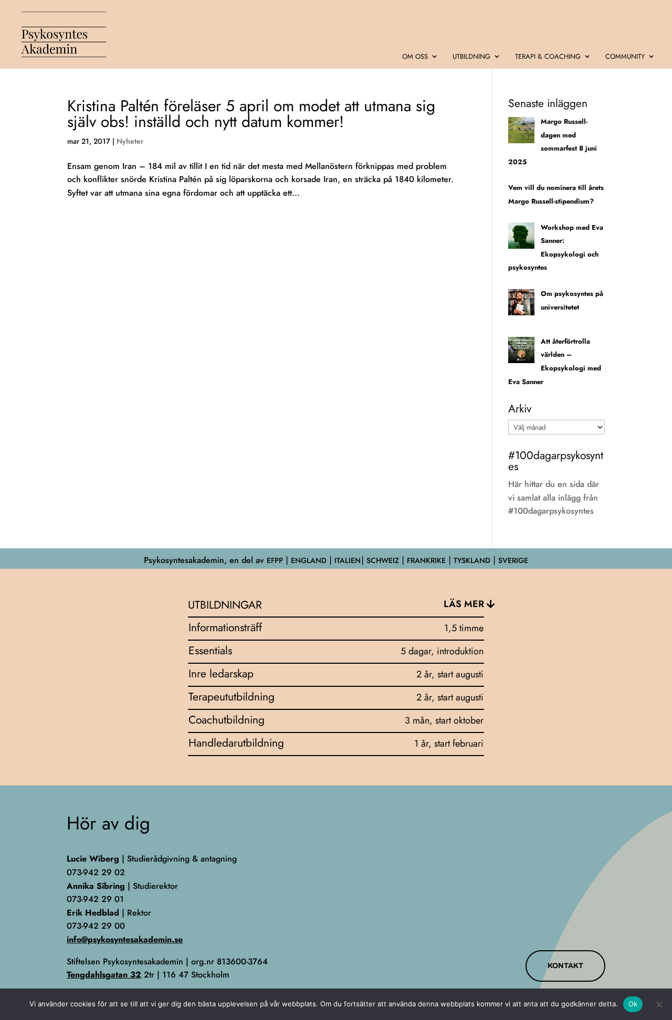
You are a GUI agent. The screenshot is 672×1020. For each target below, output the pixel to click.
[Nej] (659, 1004)
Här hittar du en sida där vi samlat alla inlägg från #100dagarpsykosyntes (553, 497)
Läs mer (464, 604)
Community (625, 56)
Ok (633, 1004)
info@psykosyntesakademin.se (125, 939)
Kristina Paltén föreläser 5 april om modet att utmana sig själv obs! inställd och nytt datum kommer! (251, 113)
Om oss (415, 56)
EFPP (275, 560)
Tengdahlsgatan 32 (104, 975)
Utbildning (471, 56)
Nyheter (130, 141)
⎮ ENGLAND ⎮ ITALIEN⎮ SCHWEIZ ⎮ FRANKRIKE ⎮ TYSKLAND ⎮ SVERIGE (405, 560)
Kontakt (565, 966)
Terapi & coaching (548, 56)
